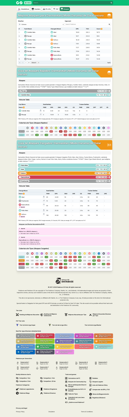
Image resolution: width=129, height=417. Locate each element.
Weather (21, 21)
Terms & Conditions (87, 411)
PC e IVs (48, 9)
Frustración (25, 201)
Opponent (68, 21)
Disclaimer (51, 411)
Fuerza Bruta (57, 55)
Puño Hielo (56, 47)
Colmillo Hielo (31, 32)
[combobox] (71, 3)
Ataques (66, 9)
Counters (37, 9)
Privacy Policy (20, 411)
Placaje (29, 36)
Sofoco (55, 40)
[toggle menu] (111, 3)
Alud (54, 32)
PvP (57, 9)
